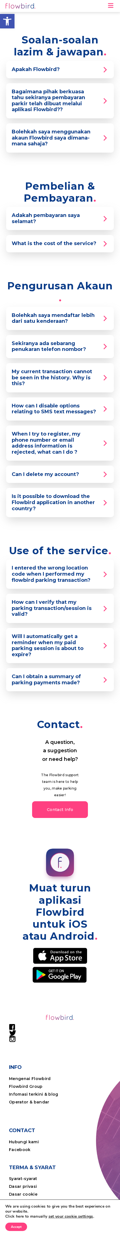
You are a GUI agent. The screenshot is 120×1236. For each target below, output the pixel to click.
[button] (7, 21)
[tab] (60, 69)
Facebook (20, 1149)
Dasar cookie (23, 1194)
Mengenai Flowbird (30, 1078)
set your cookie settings (71, 1216)
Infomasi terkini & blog (33, 1094)
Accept (16, 1227)
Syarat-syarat (23, 1178)
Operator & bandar (29, 1102)
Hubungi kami (24, 1141)
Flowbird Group (26, 1086)
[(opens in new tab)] (60, 955)
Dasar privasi (23, 1186)
